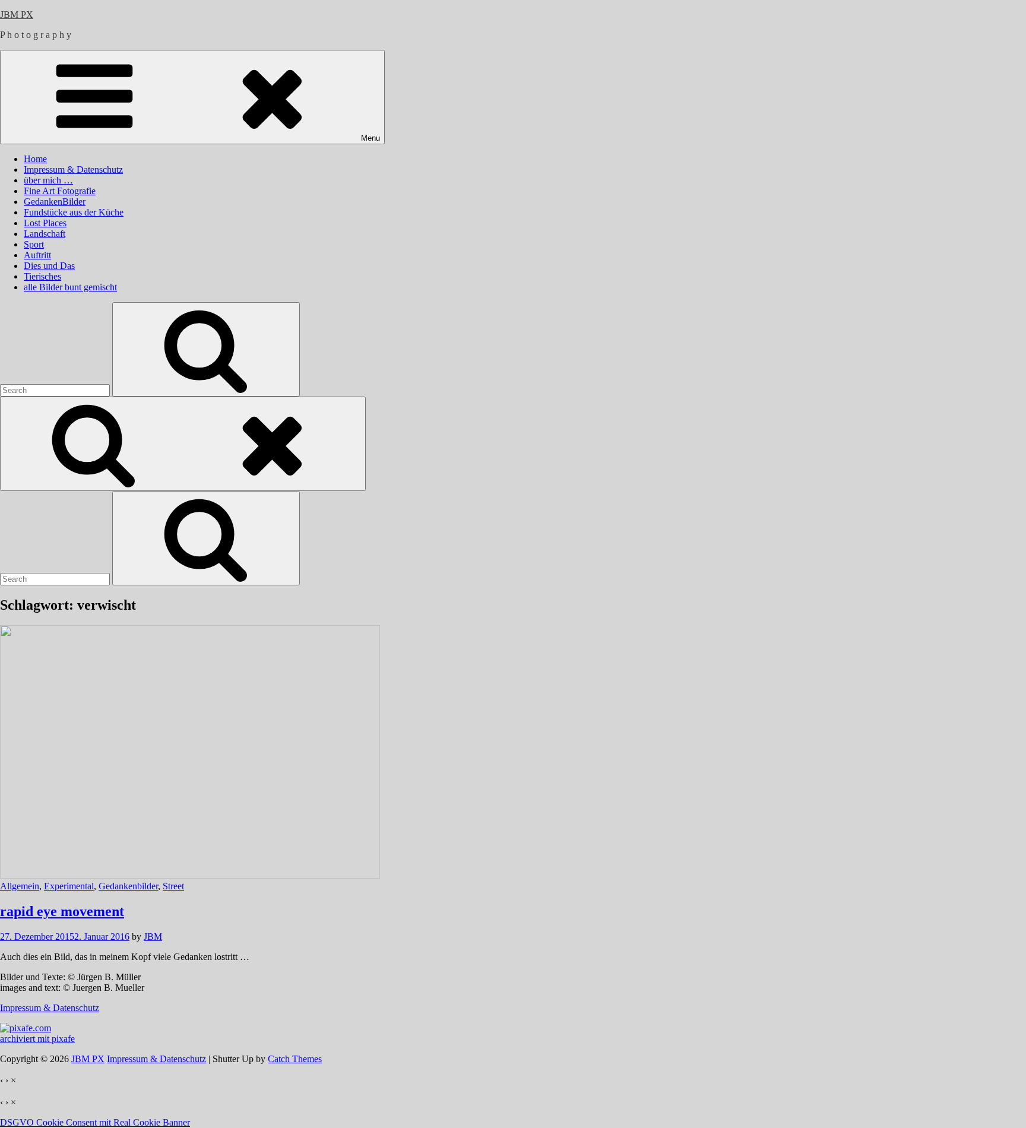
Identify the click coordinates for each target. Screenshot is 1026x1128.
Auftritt (37, 255)
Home (35, 159)
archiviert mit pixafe (37, 1039)
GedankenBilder (55, 202)
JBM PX (16, 14)
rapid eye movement (62, 911)
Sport (34, 244)
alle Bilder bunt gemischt (70, 287)
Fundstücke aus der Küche (74, 212)
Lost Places (45, 223)
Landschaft (44, 234)
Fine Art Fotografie (60, 191)
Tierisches (42, 276)
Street (173, 886)
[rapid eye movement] (190, 875)
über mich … (48, 180)
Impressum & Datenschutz (73, 169)
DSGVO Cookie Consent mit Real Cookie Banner (95, 1122)
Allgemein (19, 886)
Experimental (69, 886)
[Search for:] (56, 390)
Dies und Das (49, 266)
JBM (153, 936)
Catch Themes (295, 1059)
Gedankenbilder (128, 886)
